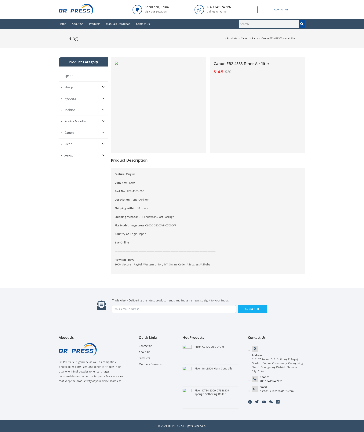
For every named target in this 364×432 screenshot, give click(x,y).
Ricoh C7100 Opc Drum (209, 346)
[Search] (302, 24)
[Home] (223, 38)
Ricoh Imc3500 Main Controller (214, 368)
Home (62, 24)
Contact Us (143, 24)
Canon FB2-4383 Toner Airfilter (278, 38)
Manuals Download (118, 24)
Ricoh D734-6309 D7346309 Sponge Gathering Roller (212, 392)
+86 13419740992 (219, 7)
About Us (77, 24)
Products (94, 24)
